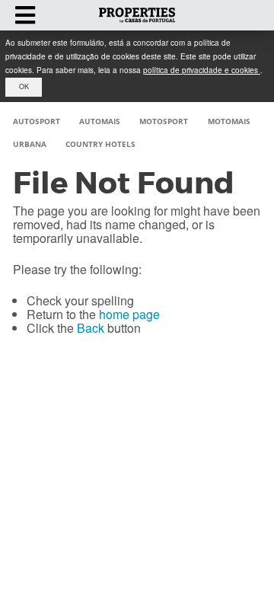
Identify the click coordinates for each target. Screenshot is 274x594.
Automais (99, 121)
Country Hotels (100, 144)
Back (90, 328)
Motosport (163, 121)
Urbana (29, 144)
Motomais (229, 121)
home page (129, 314)
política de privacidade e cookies (201, 70)
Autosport (36, 121)
